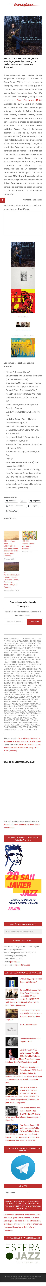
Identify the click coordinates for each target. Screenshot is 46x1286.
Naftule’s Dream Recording (23, 704)
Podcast (15, 643)
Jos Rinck (33, 690)
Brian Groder (16, 655)
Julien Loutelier (31, 692)
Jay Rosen (16, 685)
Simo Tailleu (26, 723)
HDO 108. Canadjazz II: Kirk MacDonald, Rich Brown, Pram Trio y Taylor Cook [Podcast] (22, 747)
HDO (32, 641)
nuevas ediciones (25, 709)
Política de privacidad (12, 1276)
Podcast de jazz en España (24, 718)
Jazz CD (30, 685)
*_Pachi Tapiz (10, 641)
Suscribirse (34, 622)
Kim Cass (25, 695)
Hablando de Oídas (25, 671)
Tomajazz (14, 725)
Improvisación (27, 678)
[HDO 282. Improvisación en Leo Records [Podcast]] (30, 535)
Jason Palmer (29, 681)
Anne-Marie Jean (17, 650)
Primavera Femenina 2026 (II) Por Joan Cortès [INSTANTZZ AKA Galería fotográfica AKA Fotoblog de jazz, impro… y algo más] (23, 1114)
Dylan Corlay (28, 660)
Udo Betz (33, 727)
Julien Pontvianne (12, 695)
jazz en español (19, 688)
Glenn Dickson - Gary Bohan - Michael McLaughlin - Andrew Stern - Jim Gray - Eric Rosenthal (22, 666)
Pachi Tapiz (21, 711)
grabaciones (10, 671)
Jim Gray (24, 690)
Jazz (24, 685)
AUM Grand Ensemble (30, 653)
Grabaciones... (23, 641)
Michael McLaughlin (18, 702)
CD (10, 660)
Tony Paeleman (11, 727)
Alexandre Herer (12, 648)
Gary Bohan (9, 664)
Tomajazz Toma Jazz (29, 725)
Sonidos (23, 643)
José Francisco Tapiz (13, 692)
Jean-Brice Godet (12, 690)
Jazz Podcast (33, 688)
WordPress (31, 1278)
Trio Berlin (23, 727)
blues (6, 655)
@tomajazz (15, 962)
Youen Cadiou (10, 730)
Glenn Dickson (22, 664)
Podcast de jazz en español (17, 720)
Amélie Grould (26, 648)
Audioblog (15, 653)
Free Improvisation (30, 662)
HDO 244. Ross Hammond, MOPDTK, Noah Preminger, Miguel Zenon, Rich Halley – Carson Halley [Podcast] (11, 548)
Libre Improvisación (21, 699)
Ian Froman (15, 678)
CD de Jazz (16, 660)
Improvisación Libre (13, 681)
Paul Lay (30, 711)
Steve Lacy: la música (28, 1024)
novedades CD (20, 706)
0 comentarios (30, 730)
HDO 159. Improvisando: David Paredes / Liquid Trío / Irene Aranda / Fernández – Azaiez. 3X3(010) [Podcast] (11, 579)
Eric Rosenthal (14, 662)
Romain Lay (16, 723)
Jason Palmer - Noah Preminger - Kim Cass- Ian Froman (23, 683)
